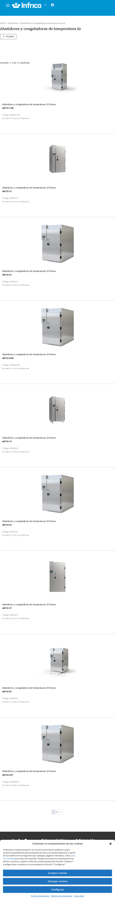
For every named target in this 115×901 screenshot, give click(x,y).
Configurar (57, 889)
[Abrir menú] (8, 5)
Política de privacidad (61, 896)
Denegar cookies (57, 881)
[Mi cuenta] (52, 5)
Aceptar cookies (57, 873)
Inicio (3, 23)
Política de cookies (40, 896)
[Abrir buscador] (46, 5)
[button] (110, 843)
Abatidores (12, 23)
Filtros (10, 37)
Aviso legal (79, 896)
